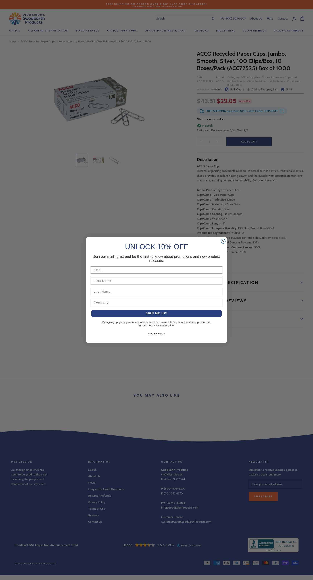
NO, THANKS (156, 333)
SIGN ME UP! (157, 313)
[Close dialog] (223, 241)
